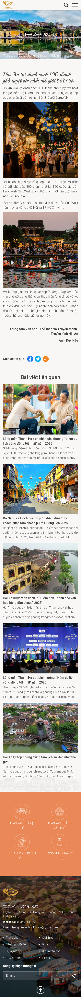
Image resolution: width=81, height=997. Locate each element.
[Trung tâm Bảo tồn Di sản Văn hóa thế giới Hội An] (8, 5)
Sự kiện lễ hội (14, 951)
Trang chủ (9, 55)
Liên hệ (46, 957)
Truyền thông (26, 55)
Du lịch (46, 944)
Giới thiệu (47, 937)
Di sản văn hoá (51, 951)
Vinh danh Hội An (48, 55)
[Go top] (40, 990)
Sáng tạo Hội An (16, 944)
